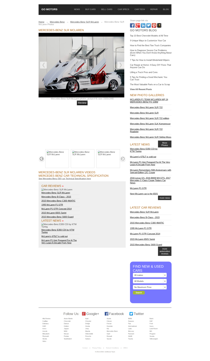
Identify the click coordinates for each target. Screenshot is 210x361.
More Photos (164, 144)
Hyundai (109, 326)
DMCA (125, 348)
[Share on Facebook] (132, 25)
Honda (87, 326)
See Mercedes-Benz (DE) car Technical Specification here (65, 178)
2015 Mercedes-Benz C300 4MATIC (58, 201)
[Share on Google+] (137, 25)
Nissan (66, 334)
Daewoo (131, 321)
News (77, 9)
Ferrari (109, 323)
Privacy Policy (96, 348)
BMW (130, 318)
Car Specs (123, 9)
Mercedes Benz (112, 331)
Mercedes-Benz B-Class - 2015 (56, 196)
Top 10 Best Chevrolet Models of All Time (149, 35)
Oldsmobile (89, 334)
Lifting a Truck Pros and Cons (144, 72)
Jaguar (66, 328)
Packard (131, 334)
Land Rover (154, 328)
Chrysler (88, 321)
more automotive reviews (165, 251)
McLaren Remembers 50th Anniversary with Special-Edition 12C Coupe (150, 171)
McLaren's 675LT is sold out (54, 236)
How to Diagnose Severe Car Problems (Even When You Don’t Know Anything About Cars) (150, 52)
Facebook (116, 314)
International (132, 326)
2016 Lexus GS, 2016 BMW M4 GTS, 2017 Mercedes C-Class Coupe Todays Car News (150, 180)
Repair (154, 9)
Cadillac (45, 321)
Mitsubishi (45, 334)
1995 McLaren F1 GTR (52, 205)
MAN (65, 331)
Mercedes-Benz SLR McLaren (55, 192)
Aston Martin (68, 318)
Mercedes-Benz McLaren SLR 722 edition (149, 118)
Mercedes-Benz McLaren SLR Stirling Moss (150, 137)
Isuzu (151, 326)
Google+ (92, 314)
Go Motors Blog (143, 30)
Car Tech (140, 9)
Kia (108, 328)
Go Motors (49, 9)
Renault (109, 336)
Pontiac (66, 336)
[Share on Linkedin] (143, 25)
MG (151, 331)
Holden (66, 326)
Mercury (131, 331)
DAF (151, 321)
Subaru (87, 339)
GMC (44, 326)
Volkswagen (154, 339)
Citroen (109, 321)
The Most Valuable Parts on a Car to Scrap (150, 84)
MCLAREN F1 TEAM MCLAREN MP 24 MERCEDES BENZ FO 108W (149, 100)
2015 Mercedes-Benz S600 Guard (57, 217)
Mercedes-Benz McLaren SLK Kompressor (150, 123)
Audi (86, 318)
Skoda (44, 339)
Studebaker (68, 339)
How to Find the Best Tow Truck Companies (150, 45)
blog (166, 9)
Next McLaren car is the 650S (144, 193)
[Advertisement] (83, 126)
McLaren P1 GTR (138, 188)
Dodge (87, 323)
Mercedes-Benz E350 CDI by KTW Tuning (57, 231)
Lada (130, 328)
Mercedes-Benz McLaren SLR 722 (146, 107)
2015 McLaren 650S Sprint (53, 213)
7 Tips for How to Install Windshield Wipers (150, 60)
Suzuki (109, 339)
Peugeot (152, 334)
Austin (109, 318)
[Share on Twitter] (148, 25)
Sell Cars (106, 9)
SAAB (130, 336)
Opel (108, 334)
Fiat (129, 323)
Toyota (130, 339)
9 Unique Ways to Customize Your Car (148, 40)
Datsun (66, 323)
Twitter (139, 314)
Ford (151, 323)
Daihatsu (45, 323)
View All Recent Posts (141, 89)
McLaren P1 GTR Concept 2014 (56, 209)
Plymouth (45, 336)
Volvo (44, 341)
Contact (85, 348)
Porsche (88, 336)
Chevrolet (67, 321)
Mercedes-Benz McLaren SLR (144, 113)
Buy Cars (90, 9)
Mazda (87, 331)
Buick (151, 318)
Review (82, 102)
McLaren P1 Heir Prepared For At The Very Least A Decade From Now (59, 241)
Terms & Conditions (112, 348)
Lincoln (44, 331)
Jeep (87, 328)
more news (165, 198)
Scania (152, 336)
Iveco (44, 328)
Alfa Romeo (46, 318)
